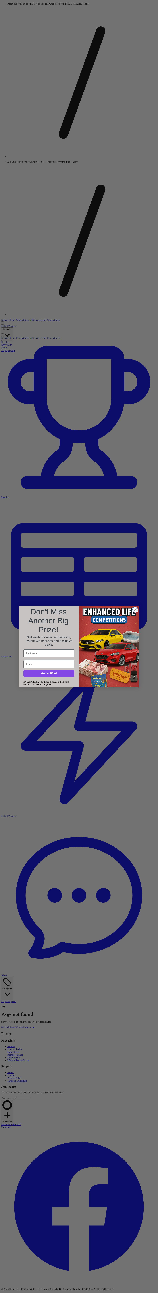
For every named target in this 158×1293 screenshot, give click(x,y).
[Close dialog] (135, 609)
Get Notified (49, 673)
